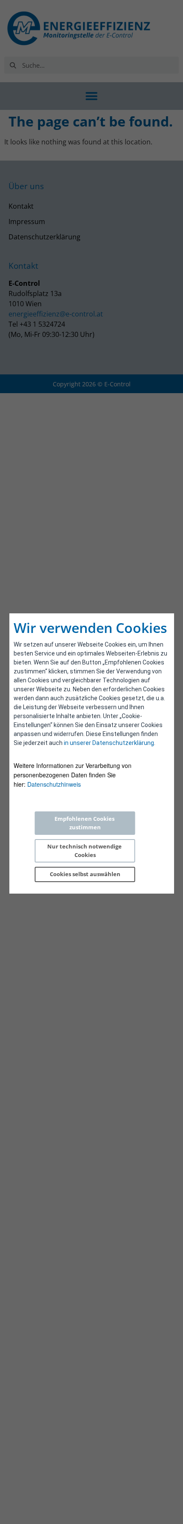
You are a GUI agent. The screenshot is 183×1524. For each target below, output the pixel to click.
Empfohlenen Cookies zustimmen (85, 823)
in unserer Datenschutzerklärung (109, 742)
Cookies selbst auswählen (85, 874)
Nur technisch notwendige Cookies (85, 851)
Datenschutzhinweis (54, 784)
